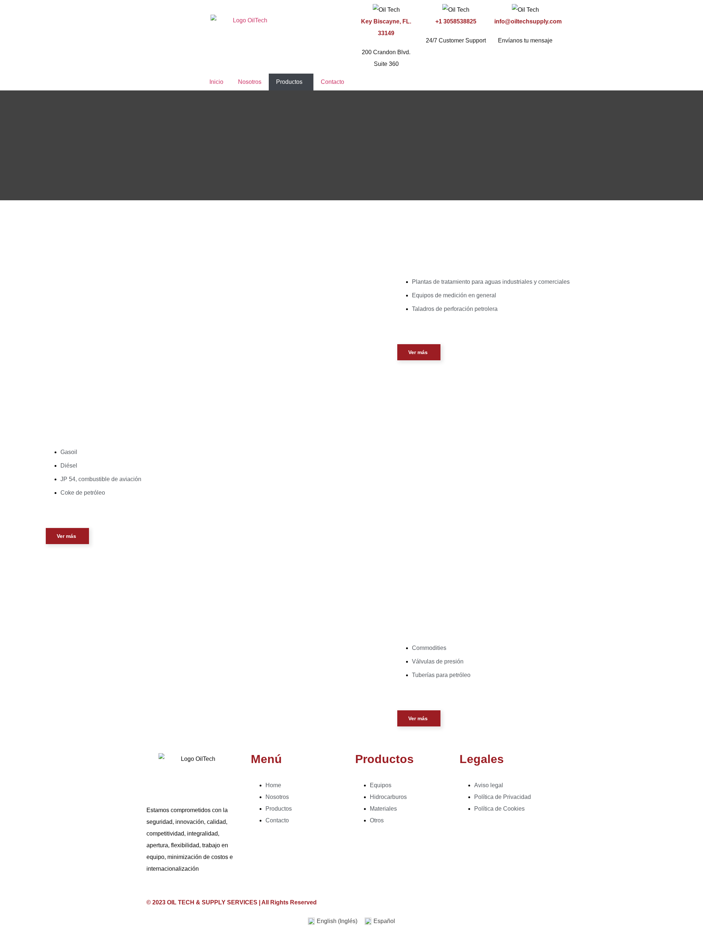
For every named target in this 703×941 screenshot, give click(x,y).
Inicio (216, 82)
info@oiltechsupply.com (528, 21)
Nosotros (249, 82)
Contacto (332, 82)
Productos (289, 82)
